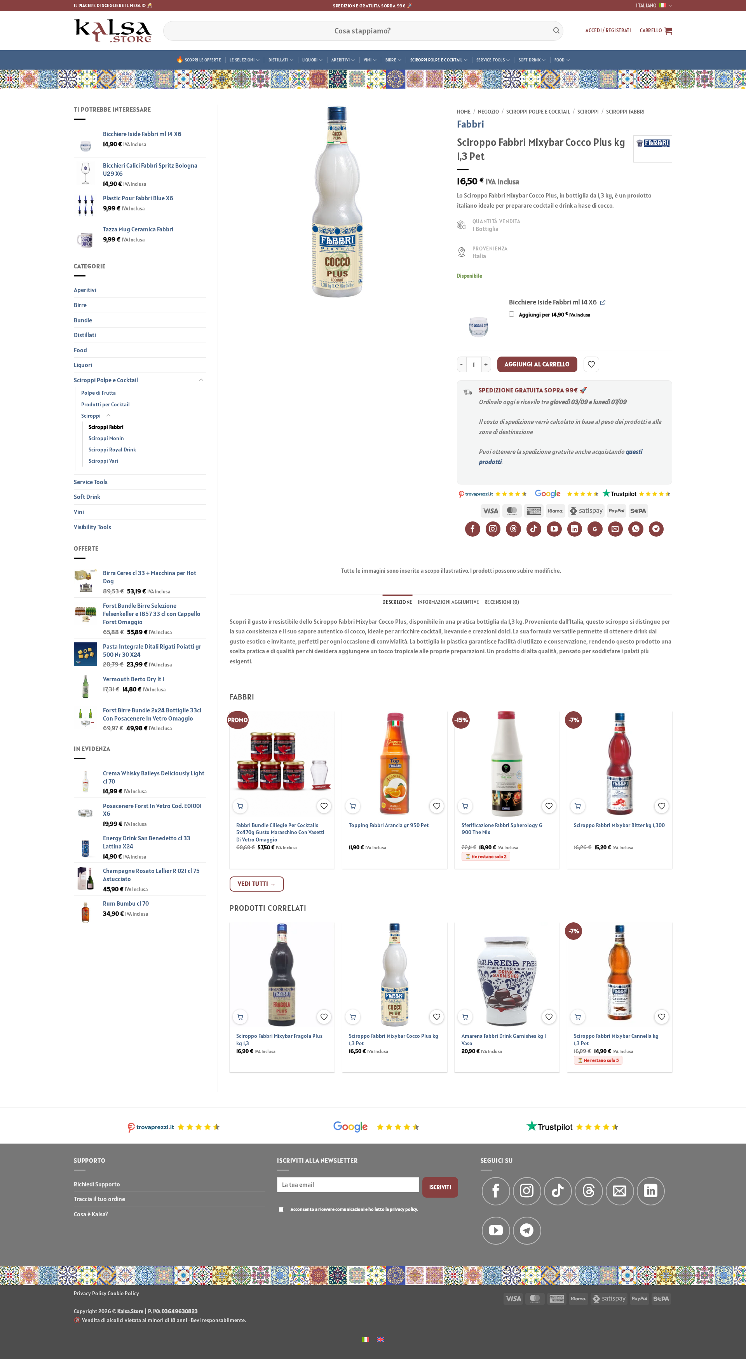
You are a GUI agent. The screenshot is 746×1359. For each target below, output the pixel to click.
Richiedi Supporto (97, 1184)
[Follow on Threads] (589, 1191)
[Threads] (513, 529)
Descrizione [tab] (397, 602)
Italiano (646, 5)
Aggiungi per (554, 314)
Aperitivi (340, 60)
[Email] (615, 529)
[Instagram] (493, 529)
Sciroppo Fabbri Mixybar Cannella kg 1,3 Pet (616, 1039)
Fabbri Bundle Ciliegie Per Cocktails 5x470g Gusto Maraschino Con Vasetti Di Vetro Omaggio (280, 832)
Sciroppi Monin (106, 438)
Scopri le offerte (203, 60)
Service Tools (490, 60)
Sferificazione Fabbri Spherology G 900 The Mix (502, 829)
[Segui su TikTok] (558, 1191)
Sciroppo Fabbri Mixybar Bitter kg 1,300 (619, 825)
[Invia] (556, 30)
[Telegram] (656, 529)
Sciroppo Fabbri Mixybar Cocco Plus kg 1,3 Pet (393, 1039)
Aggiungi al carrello (537, 364)
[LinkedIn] (574, 529)
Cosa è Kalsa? (91, 1214)
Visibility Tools (92, 527)
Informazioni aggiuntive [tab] (448, 602)
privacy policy (403, 1209)
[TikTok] (534, 529)
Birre (390, 60)
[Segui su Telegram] (527, 1231)
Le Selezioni (242, 60)
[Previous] (244, 771)
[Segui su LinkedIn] (651, 1191)
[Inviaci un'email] (620, 1191)
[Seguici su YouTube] (496, 1231)
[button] (608, 30)
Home (464, 111)
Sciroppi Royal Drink (112, 449)
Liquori (310, 60)
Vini (367, 60)
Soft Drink (529, 60)
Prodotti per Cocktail (105, 404)
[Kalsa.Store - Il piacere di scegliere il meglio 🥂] (113, 30)
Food (559, 60)
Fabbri (470, 123)
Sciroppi (91, 415)
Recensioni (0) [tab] (502, 602)
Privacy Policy (90, 1293)
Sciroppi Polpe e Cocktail (436, 60)
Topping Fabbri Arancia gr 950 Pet (389, 825)
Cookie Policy (123, 1293)
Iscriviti (440, 1187)
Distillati (278, 60)
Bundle (83, 320)
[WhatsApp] (635, 529)
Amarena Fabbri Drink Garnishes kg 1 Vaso (504, 1039)
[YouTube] (554, 529)
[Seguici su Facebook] (496, 1191)
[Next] (657, 771)
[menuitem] (365, 1339)
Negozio (488, 111)
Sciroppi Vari (103, 460)
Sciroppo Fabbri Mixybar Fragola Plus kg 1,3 (279, 1039)
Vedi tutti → (257, 883)
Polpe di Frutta (98, 392)
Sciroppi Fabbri (106, 426)
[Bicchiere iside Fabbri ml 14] (478, 318)
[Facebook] (472, 529)
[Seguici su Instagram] (527, 1191)
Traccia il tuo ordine (99, 1199)
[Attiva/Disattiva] (201, 380)
